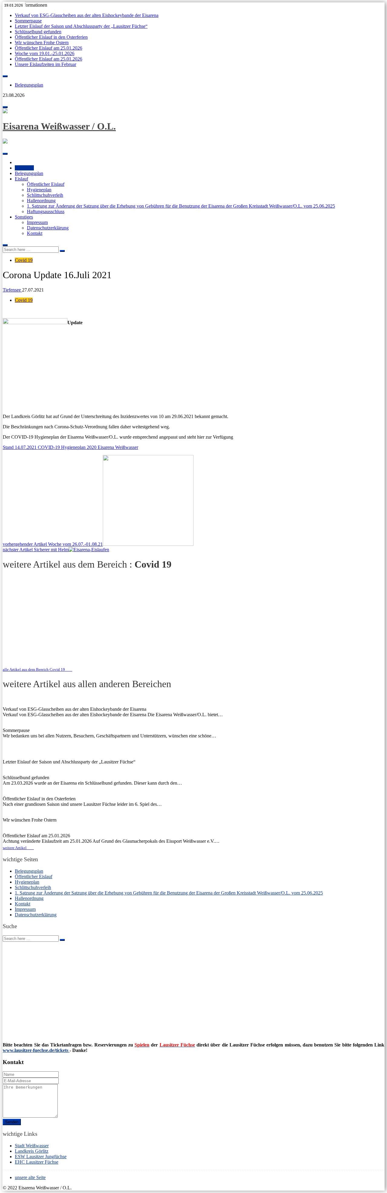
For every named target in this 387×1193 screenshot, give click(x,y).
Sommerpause (28, 20)
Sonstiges (24, 216)
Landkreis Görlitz (31, 1151)
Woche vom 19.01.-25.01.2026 (44, 53)
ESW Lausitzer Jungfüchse (41, 1156)
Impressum (37, 222)
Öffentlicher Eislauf (45, 184)
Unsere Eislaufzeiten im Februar (45, 64)
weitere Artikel (16, 848)
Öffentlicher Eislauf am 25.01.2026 (48, 48)
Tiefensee (12, 289)
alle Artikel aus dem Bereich (34, 669)
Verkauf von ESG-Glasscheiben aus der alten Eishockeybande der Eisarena (86, 15)
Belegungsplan (29, 84)
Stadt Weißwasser (32, 1145)
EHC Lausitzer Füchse (36, 1162)
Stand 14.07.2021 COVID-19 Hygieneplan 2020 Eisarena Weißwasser (70, 447)
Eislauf (21, 178)
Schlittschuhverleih (45, 195)
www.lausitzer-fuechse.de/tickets (36, 1050)
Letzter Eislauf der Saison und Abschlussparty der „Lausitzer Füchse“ (81, 26)
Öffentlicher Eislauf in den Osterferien (51, 37)
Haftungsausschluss (45, 211)
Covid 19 (24, 260)
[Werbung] (193, 611)
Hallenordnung (41, 200)
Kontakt (34, 233)
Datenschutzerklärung (48, 227)
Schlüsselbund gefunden (38, 31)
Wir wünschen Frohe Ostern (42, 42)
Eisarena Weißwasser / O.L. (59, 126)
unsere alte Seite (30, 1177)
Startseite (24, 167)
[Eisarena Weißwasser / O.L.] (5, 111)
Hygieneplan (39, 189)
